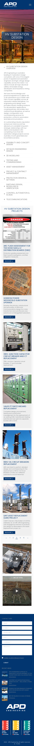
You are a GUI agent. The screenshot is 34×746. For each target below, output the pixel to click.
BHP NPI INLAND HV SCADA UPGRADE (19, 696)
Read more (8, 261)
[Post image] (5, 674)
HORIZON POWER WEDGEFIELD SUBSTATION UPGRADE (15, 300)
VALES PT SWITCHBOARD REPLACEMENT (15, 407)
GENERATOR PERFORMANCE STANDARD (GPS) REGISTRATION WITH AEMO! (20, 689)
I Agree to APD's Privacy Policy (14, 658)
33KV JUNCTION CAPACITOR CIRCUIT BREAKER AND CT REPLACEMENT (16, 356)
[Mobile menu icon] (30, 5)
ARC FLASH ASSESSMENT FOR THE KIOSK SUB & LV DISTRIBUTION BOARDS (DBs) (17, 248)
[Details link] (17, 228)
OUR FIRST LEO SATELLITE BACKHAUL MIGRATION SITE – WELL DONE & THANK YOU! (20, 681)
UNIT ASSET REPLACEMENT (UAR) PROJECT (15, 516)
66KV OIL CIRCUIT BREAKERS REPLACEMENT (16, 463)
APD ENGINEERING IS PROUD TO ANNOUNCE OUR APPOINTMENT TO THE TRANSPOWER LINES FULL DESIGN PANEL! (20, 673)
